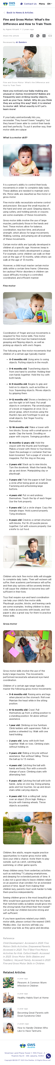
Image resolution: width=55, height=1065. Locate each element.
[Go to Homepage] (9, 3)
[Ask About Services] (48, 1056)
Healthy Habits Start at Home (33, 998)
